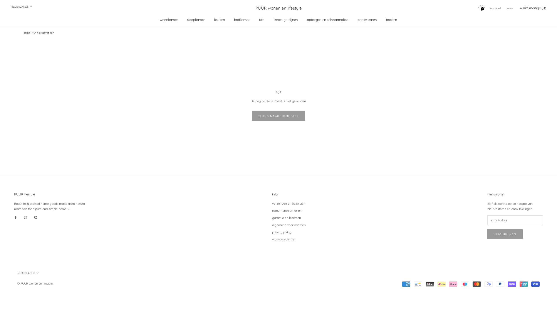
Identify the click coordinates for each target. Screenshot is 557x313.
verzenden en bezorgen (288, 203)
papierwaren (367, 20)
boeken (391, 20)
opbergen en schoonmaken (328, 20)
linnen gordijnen (286, 20)
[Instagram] (25, 217)
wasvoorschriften (284, 239)
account (495, 8)
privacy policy (281, 232)
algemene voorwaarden (289, 225)
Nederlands (20, 6)
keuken (219, 20)
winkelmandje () (533, 8)
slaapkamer (196, 20)
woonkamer (169, 20)
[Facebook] (15, 217)
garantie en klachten (286, 218)
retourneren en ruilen (287, 211)
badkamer (242, 20)
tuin (262, 20)
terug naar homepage (278, 116)
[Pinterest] (35, 217)
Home (26, 32)
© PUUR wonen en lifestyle (35, 283)
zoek (510, 8)
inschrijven (505, 234)
